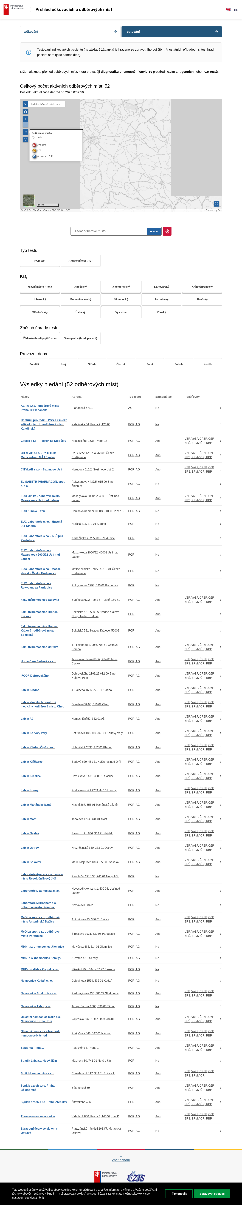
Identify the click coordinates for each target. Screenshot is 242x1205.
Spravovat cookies (212, 1193)
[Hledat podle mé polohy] (167, 231)
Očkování (31, 31)
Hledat (154, 231)
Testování (132, 31)
